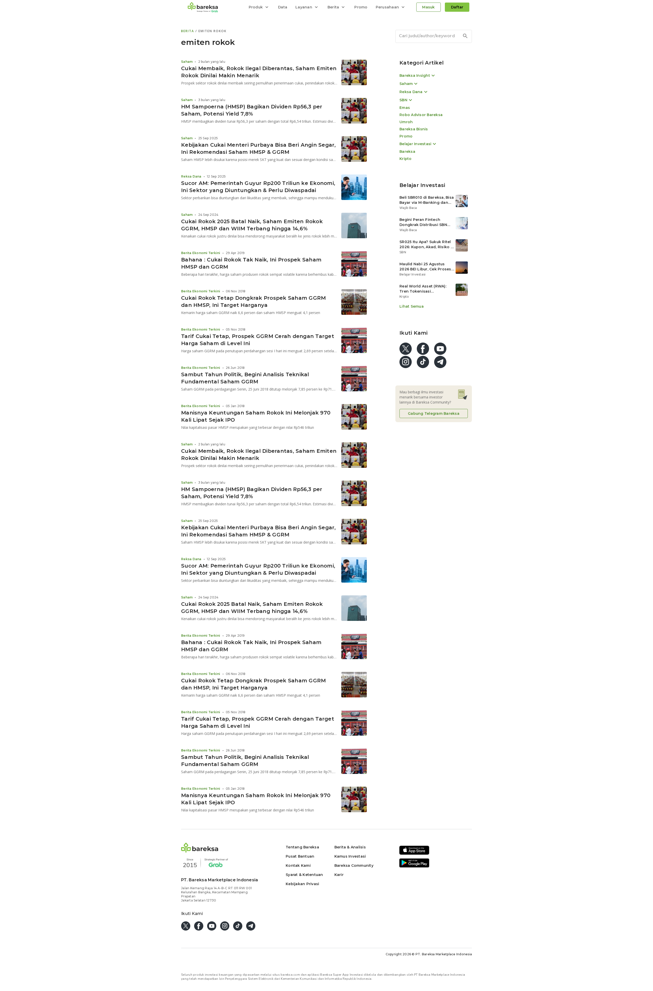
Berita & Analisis (350, 847)
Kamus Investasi (350, 856)
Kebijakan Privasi (302, 884)
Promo (360, 7)
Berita (188, 31)
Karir (339, 874)
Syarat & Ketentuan (304, 874)
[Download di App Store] (414, 853)
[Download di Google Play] (414, 866)
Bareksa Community (353, 865)
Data (282, 7)
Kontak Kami (298, 865)
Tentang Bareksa (302, 847)
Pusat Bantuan (300, 856)
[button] (199, 851)
